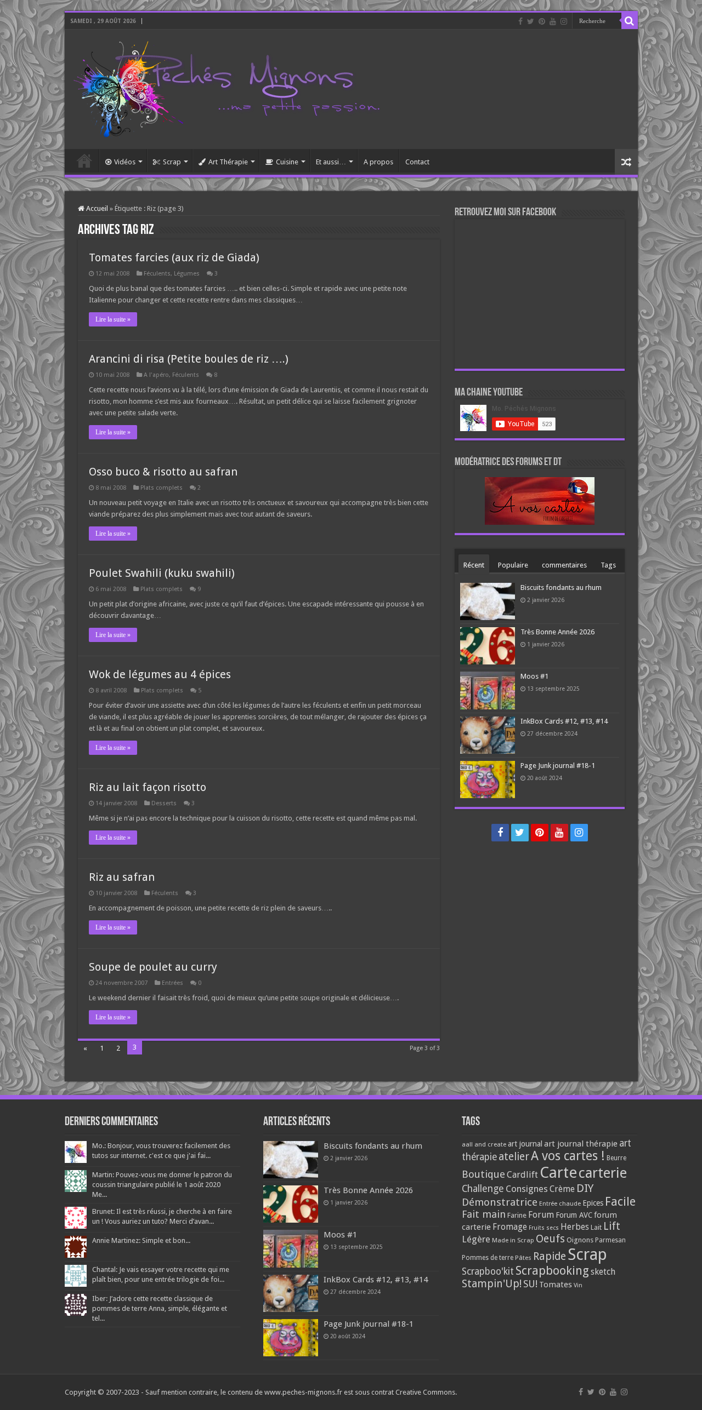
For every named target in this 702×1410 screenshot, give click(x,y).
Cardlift (522, 1175)
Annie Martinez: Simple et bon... (141, 1240)
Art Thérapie (228, 162)
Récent (473, 565)
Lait (596, 1227)
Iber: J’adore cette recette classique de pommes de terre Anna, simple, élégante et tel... (159, 1308)
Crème (562, 1189)
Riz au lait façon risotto (147, 787)
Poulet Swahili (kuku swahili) (162, 573)
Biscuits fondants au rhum (561, 587)
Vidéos (124, 162)
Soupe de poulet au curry (153, 966)
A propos (378, 162)
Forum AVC (574, 1215)
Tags (608, 565)
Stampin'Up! (492, 1283)
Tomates (555, 1284)
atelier (514, 1156)
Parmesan (610, 1240)
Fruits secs (544, 1227)
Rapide (549, 1256)
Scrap (172, 162)
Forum (541, 1215)
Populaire (513, 565)
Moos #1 (534, 676)
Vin (578, 1285)
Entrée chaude (560, 1203)
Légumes (187, 273)
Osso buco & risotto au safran (163, 471)
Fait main (484, 1214)
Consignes (527, 1188)
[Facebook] (520, 21)
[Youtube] (552, 21)
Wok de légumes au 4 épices (160, 674)
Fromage (509, 1227)
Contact (417, 162)
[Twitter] (530, 21)
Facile (620, 1201)
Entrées (172, 983)
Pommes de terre (487, 1258)
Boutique (483, 1174)
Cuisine (287, 162)
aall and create (484, 1144)
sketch (603, 1271)
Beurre (616, 1158)
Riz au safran (122, 877)
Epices (592, 1203)
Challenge (483, 1188)
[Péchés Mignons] (226, 87)
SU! (530, 1283)
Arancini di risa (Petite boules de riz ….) (188, 358)
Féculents (157, 273)
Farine (516, 1215)
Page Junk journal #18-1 (557, 765)
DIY (584, 1188)
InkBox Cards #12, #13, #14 (564, 721)
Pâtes (523, 1258)
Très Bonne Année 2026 (557, 632)
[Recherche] (629, 21)
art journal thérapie (581, 1144)
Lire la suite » (113, 319)
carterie (603, 1173)
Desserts (164, 803)
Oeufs (550, 1239)
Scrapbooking (552, 1270)
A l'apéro (156, 375)
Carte (558, 1172)
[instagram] (563, 21)
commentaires (564, 565)
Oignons (580, 1240)
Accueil (84, 160)
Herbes (575, 1227)
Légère (476, 1239)
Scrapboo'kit (488, 1271)
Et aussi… (331, 162)
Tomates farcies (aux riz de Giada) (174, 257)
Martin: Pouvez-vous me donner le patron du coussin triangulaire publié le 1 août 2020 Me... (162, 1185)
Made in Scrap (513, 1240)
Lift (611, 1226)
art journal (525, 1143)
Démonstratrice (499, 1202)
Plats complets (161, 487)
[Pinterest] (541, 21)
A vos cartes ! (568, 1156)
